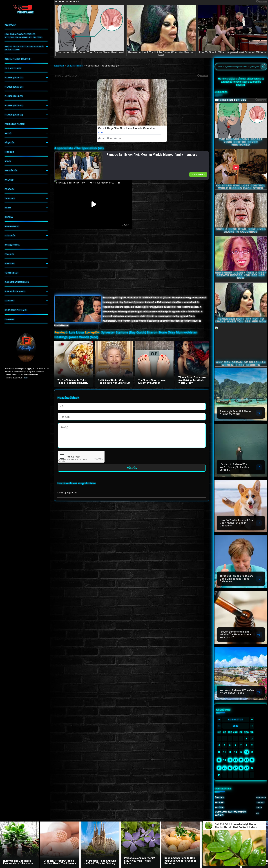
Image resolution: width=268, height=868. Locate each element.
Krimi (8, 207)
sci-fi (8, 161)
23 (252, 760)
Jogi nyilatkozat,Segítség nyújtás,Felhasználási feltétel (24, 36)
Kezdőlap (10, 24)
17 (219, 760)
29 (246, 767)
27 (235, 767)
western (10, 263)
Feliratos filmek (15, 124)
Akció (8, 133)
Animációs (11, 170)
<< (219, 719)
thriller (10, 198)
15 (246, 752)
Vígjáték (9, 142)
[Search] (263, 66)
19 (230, 760)
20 (235, 760)
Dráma (9, 217)
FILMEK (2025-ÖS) (14, 86)
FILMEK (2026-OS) (14, 77)
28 (241, 767)
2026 (235, 725)
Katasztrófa (12, 244)
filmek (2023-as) (14, 105)
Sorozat (10, 300)
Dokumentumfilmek (17, 282)
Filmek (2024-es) (14, 96)
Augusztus (235, 719)
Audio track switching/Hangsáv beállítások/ (24, 48)
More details (198, 174)
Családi (9, 254)
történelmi (11, 272)
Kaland (9, 179)
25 (224, 767)
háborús (10, 235)
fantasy (9, 189)
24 (219, 767)
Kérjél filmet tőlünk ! (18, 58)
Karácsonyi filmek (16, 310)
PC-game (10, 319)
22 (246, 760)
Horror (9, 151)
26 (230, 767)
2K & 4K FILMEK (13, 68)
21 (241, 760)
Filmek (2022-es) (14, 114)
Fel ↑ (26, 377)
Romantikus (12, 226)
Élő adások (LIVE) (15, 291)
